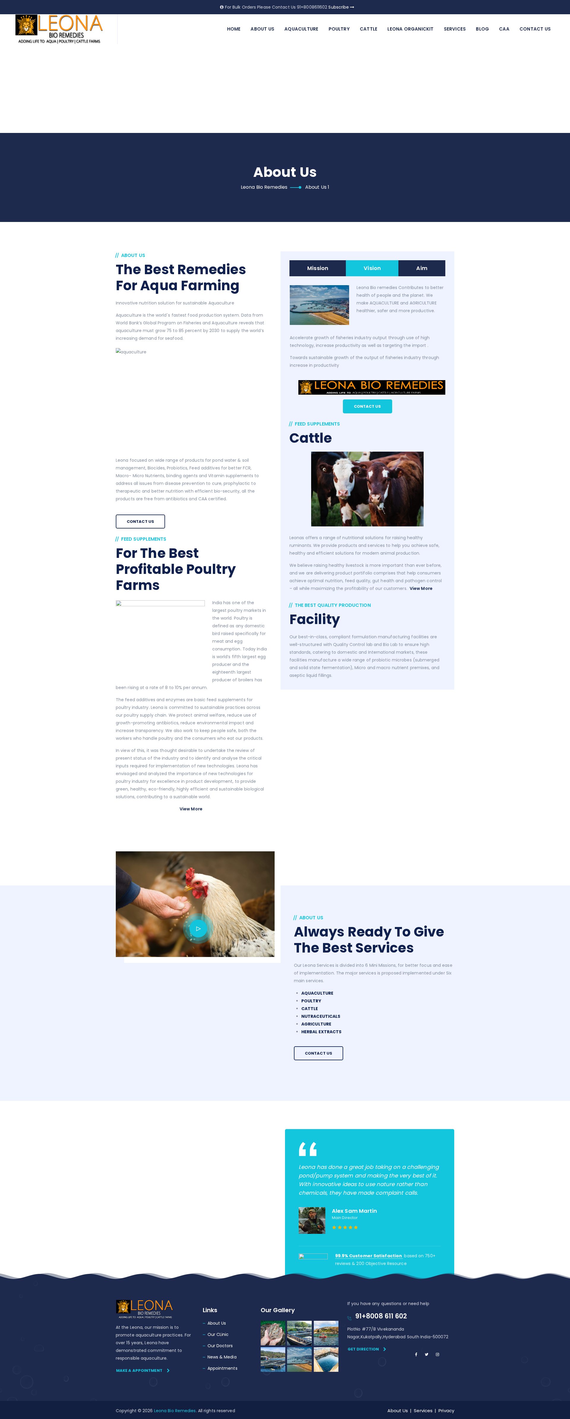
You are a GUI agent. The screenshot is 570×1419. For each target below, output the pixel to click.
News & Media (222, 1357)
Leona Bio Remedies (175, 1411)
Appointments (223, 1368)
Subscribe (339, 7)
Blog (482, 29)
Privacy (446, 1410)
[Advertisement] (285, 89)
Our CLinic (218, 1334)
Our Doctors (220, 1346)
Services (455, 29)
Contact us (140, 521)
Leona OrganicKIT (410, 29)
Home (234, 29)
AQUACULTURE (301, 29)
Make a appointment (139, 1370)
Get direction (363, 1349)
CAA (504, 29)
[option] (370, 1188)
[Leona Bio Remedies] (59, 29)
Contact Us (535, 29)
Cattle (368, 29)
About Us (262, 29)
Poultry (339, 29)
